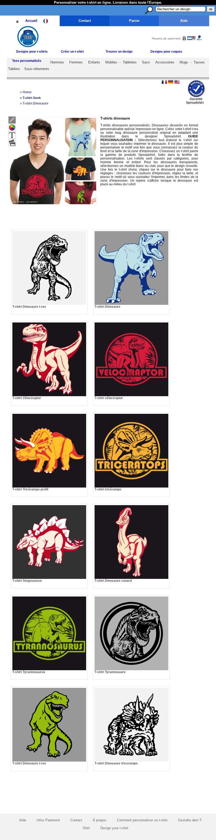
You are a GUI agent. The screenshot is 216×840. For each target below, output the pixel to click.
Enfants (94, 62)
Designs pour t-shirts (32, 51)
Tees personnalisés (26, 61)
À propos (99, 820)
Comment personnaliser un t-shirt (142, 820)
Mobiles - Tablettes (121, 62)
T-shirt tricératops (108, 489)
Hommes (57, 62)
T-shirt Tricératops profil (30, 489)
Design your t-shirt (114, 828)
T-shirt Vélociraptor (26, 398)
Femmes (76, 62)
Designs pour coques (166, 51)
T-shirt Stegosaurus (27, 581)
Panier (134, 21)
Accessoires (164, 62)
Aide (184, 21)
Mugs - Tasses (192, 62)
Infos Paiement (48, 820)
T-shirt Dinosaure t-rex (29, 307)
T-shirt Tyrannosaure (110, 672)
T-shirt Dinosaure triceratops (116, 763)
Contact (84, 21)
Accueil (31, 21)
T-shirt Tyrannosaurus (28, 672)
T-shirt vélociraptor (109, 398)
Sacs (146, 62)
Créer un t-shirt (72, 51)
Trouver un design (119, 51)
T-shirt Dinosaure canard (113, 581)
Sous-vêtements (36, 69)
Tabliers (14, 69)
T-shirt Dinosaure (107, 307)
